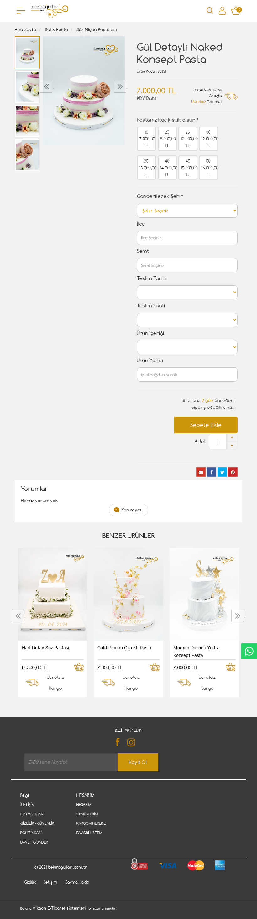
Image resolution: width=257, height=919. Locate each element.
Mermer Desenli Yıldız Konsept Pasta (196, 651)
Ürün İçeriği (150, 333)
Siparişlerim (87, 814)
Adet (200, 441)
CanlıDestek (249, 651)
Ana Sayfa (25, 29)
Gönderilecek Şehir (160, 196)
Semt (143, 251)
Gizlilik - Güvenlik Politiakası (37, 828)
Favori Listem (89, 832)
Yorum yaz (132, 509)
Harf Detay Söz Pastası (45, 647)
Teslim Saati (151, 306)
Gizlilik (30, 882)
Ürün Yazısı (150, 360)
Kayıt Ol (138, 762)
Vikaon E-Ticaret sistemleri (59, 908)
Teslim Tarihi (152, 278)
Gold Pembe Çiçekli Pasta (124, 647)
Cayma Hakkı (32, 814)
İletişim (27, 804)
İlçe (141, 224)
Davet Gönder (34, 842)
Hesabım (83, 804)
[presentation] (47, 86)
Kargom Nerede (91, 823)
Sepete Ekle (206, 425)
